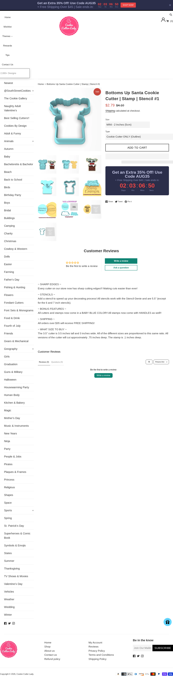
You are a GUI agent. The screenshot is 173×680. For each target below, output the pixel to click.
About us (49, 650)
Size (107, 119)
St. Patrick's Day (14, 525)
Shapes (8, 495)
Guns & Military (13, 371)
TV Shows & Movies (16, 576)
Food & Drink (12, 318)
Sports (19, 510)
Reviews (94, 646)
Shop (47, 646)
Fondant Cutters (14, 302)
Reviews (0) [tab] (44, 362)
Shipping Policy (98, 659)
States (8, 553)
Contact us (50, 654)
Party (7, 448)
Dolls (7, 256)
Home (47, 642)
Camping (9, 225)
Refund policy (52, 659)
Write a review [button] (121, 261)
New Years (10, 433)
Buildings (9, 218)
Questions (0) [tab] (57, 362)
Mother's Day (12, 418)
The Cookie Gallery (15, 98)
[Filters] (149, 362)
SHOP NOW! (128, 5)
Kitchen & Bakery (14, 402)
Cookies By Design (15, 125)
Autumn (8, 148)
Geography (19, 348)
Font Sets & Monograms (18, 310)
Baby (7, 156)
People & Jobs (12, 456)
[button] (137, 156)
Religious (9, 487)
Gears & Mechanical (16, 341)
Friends (8, 333)
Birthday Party (12, 195)
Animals (19, 141)
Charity (8, 233)
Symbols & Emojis (15, 545)
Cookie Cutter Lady (24, 674)
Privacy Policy (97, 650)
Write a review (103, 375)
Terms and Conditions (101, 654)
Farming (9, 271)
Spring (8, 518)
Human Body (12, 395)
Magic (7, 410)
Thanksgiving (12, 568)
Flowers (8, 295)
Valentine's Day (13, 583)
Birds (7, 187)
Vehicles (9, 591)
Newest (8, 83)
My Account (95, 642)
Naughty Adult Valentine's (12, 108)
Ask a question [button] (121, 268)
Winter (8, 614)
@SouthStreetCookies (19, 90)
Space (8, 502)
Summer (9, 560)
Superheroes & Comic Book (17, 535)
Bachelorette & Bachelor (18, 164)
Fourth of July (12, 325)
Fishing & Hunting (14, 287)
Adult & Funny (12, 133)
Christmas (10, 241)
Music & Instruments (16, 425)
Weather (9, 599)
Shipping (110, 110)
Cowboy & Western (15, 248)
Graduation (10, 364)
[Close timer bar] (170, 5)
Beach (8, 171)
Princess (9, 479)
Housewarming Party (16, 387)
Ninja (7, 441)
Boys (7, 202)
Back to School (13, 179)
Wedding (9, 607)
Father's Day (11, 279)
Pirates (8, 464)
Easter (8, 264)
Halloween (10, 379)
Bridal (7, 210)
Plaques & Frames (15, 471)
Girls (7, 356)
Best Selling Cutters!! (16, 118)
